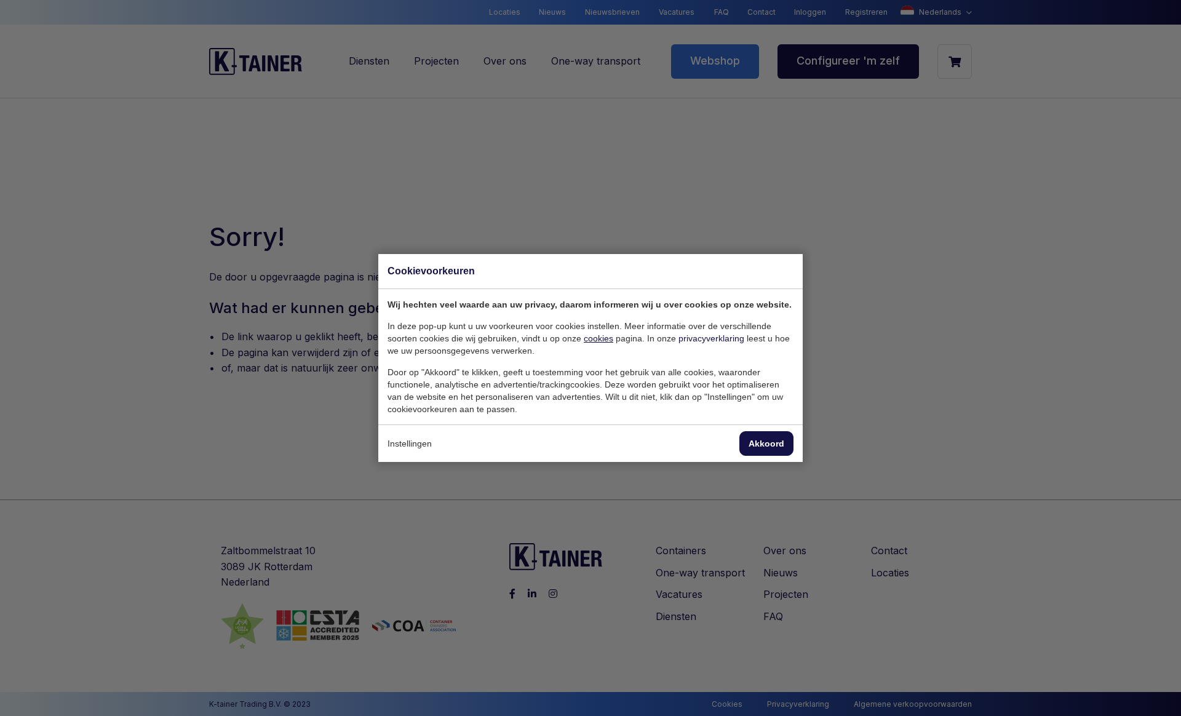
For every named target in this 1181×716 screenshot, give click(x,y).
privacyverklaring (711, 338)
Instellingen (410, 443)
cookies (598, 338)
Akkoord (766, 443)
